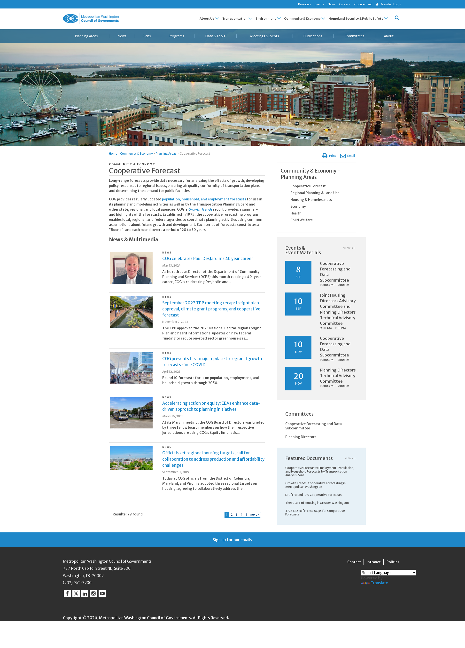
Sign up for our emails (232, 539)
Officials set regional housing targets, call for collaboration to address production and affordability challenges (213, 459)
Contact (354, 562)
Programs (176, 36)
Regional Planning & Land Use (314, 193)
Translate (379, 582)
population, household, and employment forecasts (204, 199)
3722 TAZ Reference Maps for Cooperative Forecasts (315, 512)
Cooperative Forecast (308, 186)
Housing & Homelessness (311, 200)
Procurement (363, 4)
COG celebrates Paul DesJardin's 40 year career (207, 258)
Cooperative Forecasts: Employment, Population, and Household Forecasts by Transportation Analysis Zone (319, 471)
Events (319, 4)
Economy (298, 206)
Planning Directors (300, 437)
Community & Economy (136, 153)
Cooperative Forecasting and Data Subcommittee (313, 426)
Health (296, 213)
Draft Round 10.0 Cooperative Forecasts (313, 495)
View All (350, 248)
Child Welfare (301, 220)
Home (113, 153)
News (331, 4)
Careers (344, 4)
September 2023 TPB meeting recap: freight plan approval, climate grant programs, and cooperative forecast (211, 309)
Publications (312, 36)
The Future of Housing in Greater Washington (317, 503)
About (389, 36)
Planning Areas (86, 36)
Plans (147, 36)
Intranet (374, 562)
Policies (393, 562)
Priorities (304, 4)
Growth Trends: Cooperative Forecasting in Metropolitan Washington (315, 485)
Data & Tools (215, 36)
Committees (354, 36)
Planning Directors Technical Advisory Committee (338, 376)
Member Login (391, 4)
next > (254, 514)
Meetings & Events (264, 36)
